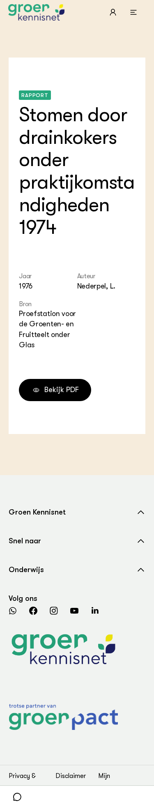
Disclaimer (70, 776)
